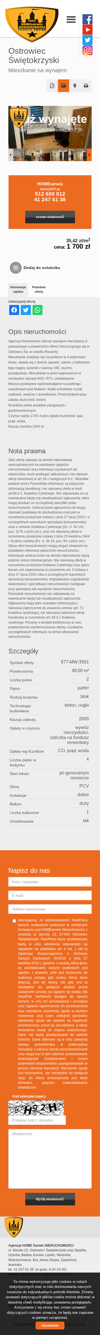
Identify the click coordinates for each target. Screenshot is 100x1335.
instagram (87, 50)
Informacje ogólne (18, 289)
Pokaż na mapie (75, 85)
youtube (87, 29)
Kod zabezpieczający (29, 1096)
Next (89, 155)
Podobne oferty (39, 289)
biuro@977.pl (50, 189)
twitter (87, 40)
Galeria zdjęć (63, 85)
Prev (10, 155)
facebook (87, 19)
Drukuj (86, 85)
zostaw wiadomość (50, 217)
